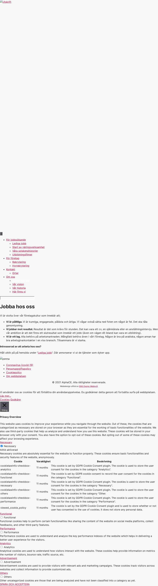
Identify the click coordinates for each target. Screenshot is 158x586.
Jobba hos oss (20, 280)
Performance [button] (7, 528)
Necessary (10, 446)
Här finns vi (19, 291)
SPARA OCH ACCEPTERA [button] (15, 584)
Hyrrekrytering (20, 265)
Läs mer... (5, 395)
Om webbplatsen (16, 376)
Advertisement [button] (8, 558)
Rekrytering (19, 261)
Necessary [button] (6, 442)
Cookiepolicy (14, 372)
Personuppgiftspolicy (18, 368)
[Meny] (1, 233)
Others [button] (4, 573)
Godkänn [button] (15, 399)
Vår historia (19, 287)
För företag (12, 258)
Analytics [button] (5, 543)
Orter (15, 273)
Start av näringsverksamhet (28, 247)
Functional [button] (6, 513)
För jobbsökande (16, 239)
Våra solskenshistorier (25, 250)
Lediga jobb (19, 243)
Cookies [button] (5, 399)
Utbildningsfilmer (22, 254)
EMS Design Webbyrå (88, 386)
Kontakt (10, 269)
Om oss (10, 276)
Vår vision (18, 284)
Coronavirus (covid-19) (19, 365)
